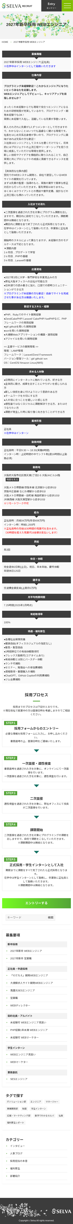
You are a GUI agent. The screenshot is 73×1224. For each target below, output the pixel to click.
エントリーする (36, 903)
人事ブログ (16, 1153)
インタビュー (17, 1146)
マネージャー (52, 1102)
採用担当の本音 (18, 1161)
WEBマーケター (19, 1062)
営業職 (14, 998)
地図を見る (12, 479)
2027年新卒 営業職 (21, 958)
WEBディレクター (20, 1005)
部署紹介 (15, 1176)
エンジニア (35, 1102)
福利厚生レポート (15, 1122)
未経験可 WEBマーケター (24, 1037)
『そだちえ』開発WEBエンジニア (29, 975)
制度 (24, 1109)
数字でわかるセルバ (44, 1115)
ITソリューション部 (16, 1102)
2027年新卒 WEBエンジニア (26, 950)
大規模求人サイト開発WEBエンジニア (31, 983)
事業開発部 (12, 1109)
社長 (61, 1115)
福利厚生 (15, 1168)
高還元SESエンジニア (22, 990)
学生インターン (38, 1109)
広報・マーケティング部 (18, 1115)
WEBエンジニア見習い (23, 1054)
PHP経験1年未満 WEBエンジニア (29, 1030)
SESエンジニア (18, 1079)
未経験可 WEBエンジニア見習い (28, 1022)
